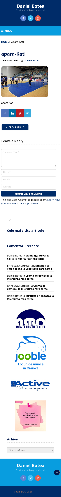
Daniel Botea (30, 6)
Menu (8, 31)
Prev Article (16, 127)
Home (5, 42)
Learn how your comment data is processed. (30, 201)
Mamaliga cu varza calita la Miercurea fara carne (28, 257)
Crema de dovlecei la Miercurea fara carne (29, 277)
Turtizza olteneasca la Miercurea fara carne (30, 297)
